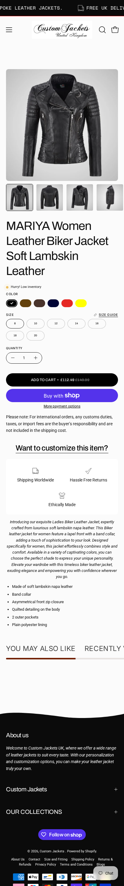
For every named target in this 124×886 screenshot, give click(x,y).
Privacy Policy (45, 864)
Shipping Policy (82, 859)
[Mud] (39, 303)
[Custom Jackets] (62, 30)
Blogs (101, 864)
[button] (102, 30)
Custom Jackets (26, 789)
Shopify (90, 851)
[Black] (11, 303)
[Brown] (25, 303)
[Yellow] (81, 303)
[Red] (67, 303)
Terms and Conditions (76, 864)
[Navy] (53, 303)
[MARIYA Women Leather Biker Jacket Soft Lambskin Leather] (19, 197)
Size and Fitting (55, 859)
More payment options (62, 406)
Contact (34, 859)
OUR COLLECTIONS (34, 811)
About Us (18, 859)
